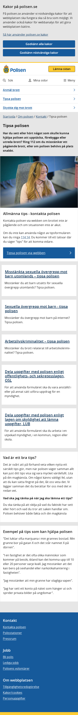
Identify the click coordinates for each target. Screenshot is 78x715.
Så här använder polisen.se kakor (25, 35)
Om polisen (25, 117)
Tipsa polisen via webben (26, 253)
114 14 (25, 237)
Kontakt (41, 117)
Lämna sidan (62, 69)
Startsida (9, 117)
